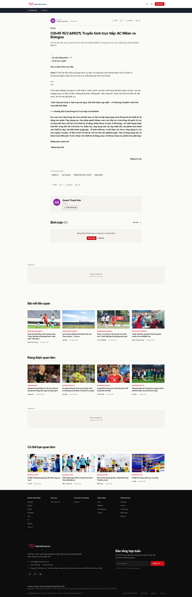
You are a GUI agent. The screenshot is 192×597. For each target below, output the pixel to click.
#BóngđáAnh (32, 385)
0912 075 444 (35, 565)
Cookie (162, 593)
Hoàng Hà (31, 394)
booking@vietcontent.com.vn (39, 562)
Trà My (134, 481)
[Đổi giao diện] (152, 4)
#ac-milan (66, 175)
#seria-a (55, 175)
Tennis (30, 509)
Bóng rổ (30, 505)
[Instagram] (40, 574)
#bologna (99, 175)
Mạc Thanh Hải (67, 484)
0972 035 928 (48, 565)
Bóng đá (53, 28)
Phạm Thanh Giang (138, 340)
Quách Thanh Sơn (62, 21)
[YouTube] (35, 574)
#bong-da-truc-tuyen (82, 175)
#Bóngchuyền (33, 475)
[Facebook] (30, 574)
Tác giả (99, 513)
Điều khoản (124, 513)
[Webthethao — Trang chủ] (37, 4)
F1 (28, 520)
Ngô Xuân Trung (33, 342)
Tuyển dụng (124, 509)
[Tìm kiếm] (147, 4)
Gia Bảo (64, 394)
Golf (29, 516)
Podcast (76, 502)
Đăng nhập (159, 4)
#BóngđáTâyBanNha (35, 331)
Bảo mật (123, 516)
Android (84, 129)
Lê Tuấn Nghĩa (101, 340)
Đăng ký (101, 238)
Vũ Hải (30, 484)
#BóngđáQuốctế (68, 385)
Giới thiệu (124, 502)
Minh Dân (100, 484)
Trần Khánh (100, 394)
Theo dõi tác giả (71, 207)
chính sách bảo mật (134, 568)
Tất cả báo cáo (55, 502)
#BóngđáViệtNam (103, 385)
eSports (30, 523)
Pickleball (31, 513)
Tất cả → (45, 10)
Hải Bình (65, 340)
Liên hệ (123, 505)
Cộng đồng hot (101, 509)
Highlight (100, 505)
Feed (98, 502)
